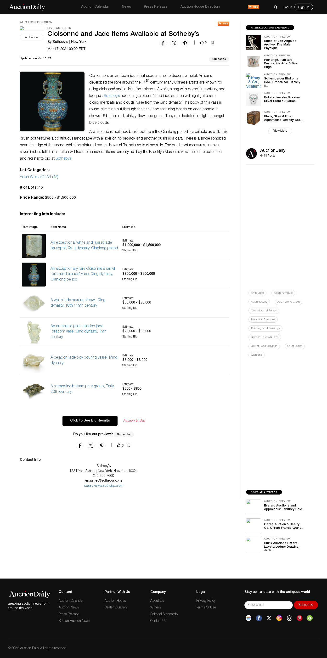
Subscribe (219, 59)
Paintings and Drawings (265, 328)
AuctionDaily (272, 151)
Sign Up (303, 7)
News (126, 7)
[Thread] (289, 618)
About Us (157, 601)
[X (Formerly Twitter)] (269, 618)
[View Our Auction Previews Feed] (223, 24)
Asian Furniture (283, 293)
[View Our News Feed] (253, 7)
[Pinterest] (299, 618)
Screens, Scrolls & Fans (264, 337)
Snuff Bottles (295, 346)
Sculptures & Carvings (264, 346)
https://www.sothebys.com (103, 486)
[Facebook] (259, 618)
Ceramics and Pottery (263, 310)
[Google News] (248, 618)
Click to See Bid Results (90, 420)
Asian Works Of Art (288, 302)
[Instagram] (279, 618)
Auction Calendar (95, 7)
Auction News (69, 607)
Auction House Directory (200, 7)
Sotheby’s (112, 96)
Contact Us (158, 621)
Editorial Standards (164, 614)
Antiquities (257, 293)
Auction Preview (36, 23)
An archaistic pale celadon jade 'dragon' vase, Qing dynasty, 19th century (79, 332)
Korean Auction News (74, 621)
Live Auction (59, 28)
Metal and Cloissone (263, 319)
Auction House (115, 601)
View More (280, 130)
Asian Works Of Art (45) (39, 177)
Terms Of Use (206, 607)
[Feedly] (310, 618)
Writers (155, 607)
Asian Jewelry (259, 302)
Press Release (156, 7)
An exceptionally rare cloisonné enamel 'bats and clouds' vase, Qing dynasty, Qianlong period (83, 274)
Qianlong (256, 355)
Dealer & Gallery (116, 607)
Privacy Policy (205, 601)
